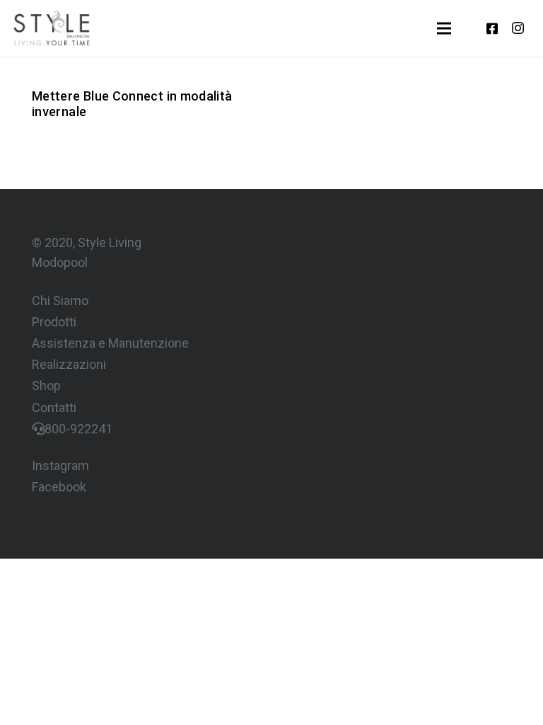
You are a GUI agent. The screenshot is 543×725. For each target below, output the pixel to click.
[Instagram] (517, 28)
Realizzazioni (69, 364)
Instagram (60, 465)
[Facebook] (492, 28)
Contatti (54, 407)
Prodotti (54, 321)
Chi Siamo (60, 300)
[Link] (51, 28)
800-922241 (78, 428)
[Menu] (444, 28)
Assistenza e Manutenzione (110, 343)
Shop (46, 385)
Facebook (59, 486)
